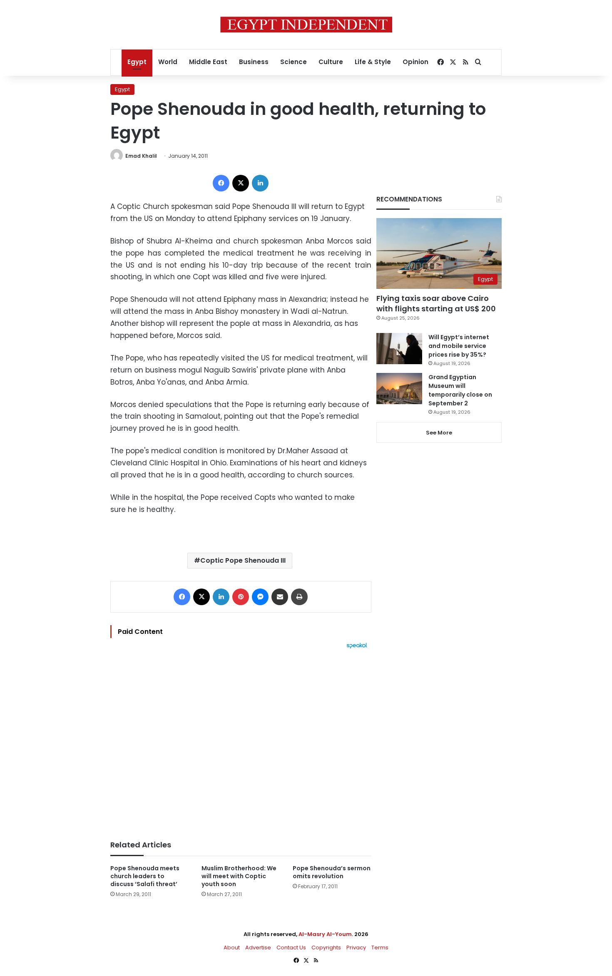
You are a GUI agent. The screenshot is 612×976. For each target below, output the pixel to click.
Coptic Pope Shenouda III (243, 560)
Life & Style (373, 61)
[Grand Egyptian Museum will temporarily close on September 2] (399, 388)
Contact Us (291, 947)
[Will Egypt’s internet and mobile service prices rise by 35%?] (399, 348)
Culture (330, 61)
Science (293, 61)
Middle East (208, 61)
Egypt (137, 61)
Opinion (415, 61)
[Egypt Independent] (306, 24)
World (167, 61)
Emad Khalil (141, 155)
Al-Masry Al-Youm (325, 934)
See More (439, 433)
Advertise (258, 947)
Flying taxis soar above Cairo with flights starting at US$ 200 (436, 303)
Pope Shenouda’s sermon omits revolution (332, 872)
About (232, 947)
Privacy (356, 947)
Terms (379, 947)
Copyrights (326, 947)
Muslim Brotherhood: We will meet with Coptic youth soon (239, 876)
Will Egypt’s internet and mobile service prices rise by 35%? (458, 346)
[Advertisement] (240, 740)
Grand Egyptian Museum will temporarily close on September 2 (460, 390)
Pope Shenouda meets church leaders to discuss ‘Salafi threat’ (144, 876)
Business (254, 61)
